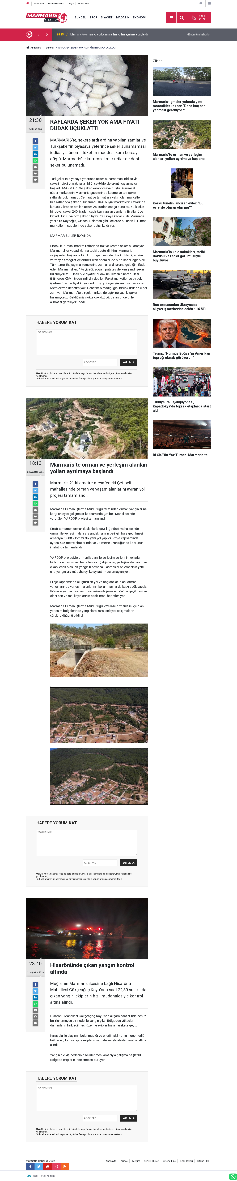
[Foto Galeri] (209, 3)
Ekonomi (139, 17)
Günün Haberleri (56, 3)
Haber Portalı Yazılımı (43, 1175)
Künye (124, 1161)
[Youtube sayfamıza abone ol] (47, 1166)
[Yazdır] (35, 173)
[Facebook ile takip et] (30, 1166)
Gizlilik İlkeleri (151, 1161)
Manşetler (39, 3)
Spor (93, 17)
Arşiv (71, 3)
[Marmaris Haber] (46, 17)
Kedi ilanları (186, 1161)
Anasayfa (111, 1161)
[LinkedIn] (35, 154)
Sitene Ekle (83, 3)
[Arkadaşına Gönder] (35, 167)
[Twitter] (35, 147)
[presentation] (38, 35)
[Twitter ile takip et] (39, 1166)
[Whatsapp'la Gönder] (35, 160)
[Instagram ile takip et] (56, 1166)
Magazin (122, 17)
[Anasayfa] (28, 3)
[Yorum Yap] (35, 180)
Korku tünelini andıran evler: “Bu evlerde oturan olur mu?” (104, 34)
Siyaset (107, 17)
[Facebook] (35, 141)
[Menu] (171, 17)
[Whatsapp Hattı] (233, 1177)
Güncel (80, 17)
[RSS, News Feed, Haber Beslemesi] (65, 1166)
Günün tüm (199, 34)
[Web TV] (201, 3)
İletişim (136, 1161)
